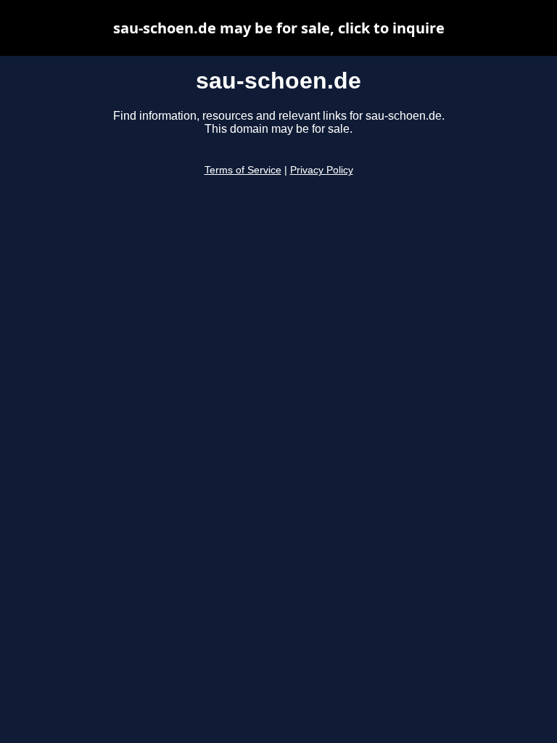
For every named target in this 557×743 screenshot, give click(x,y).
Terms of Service (243, 170)
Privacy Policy (321, 170)
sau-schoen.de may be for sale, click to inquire (279, 28)
